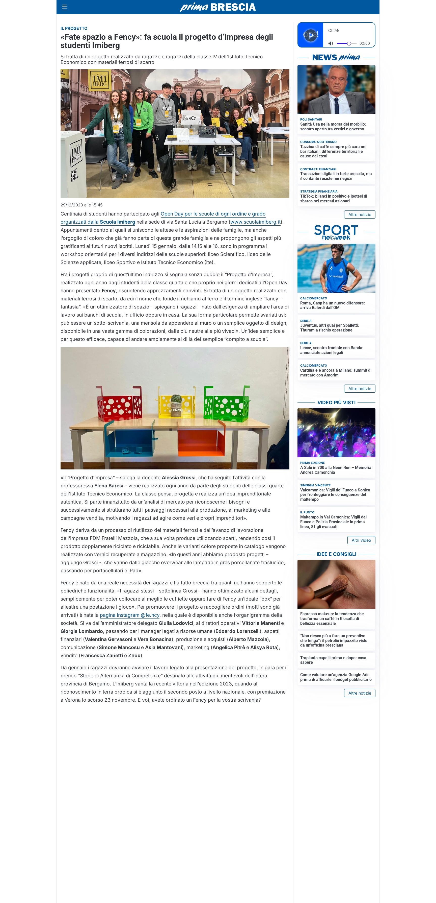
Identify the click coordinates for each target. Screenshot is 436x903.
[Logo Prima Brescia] (218, 7)
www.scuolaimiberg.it (255, 222)
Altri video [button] (361, 540)
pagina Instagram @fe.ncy (129, 615)
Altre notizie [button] (359, 214)
